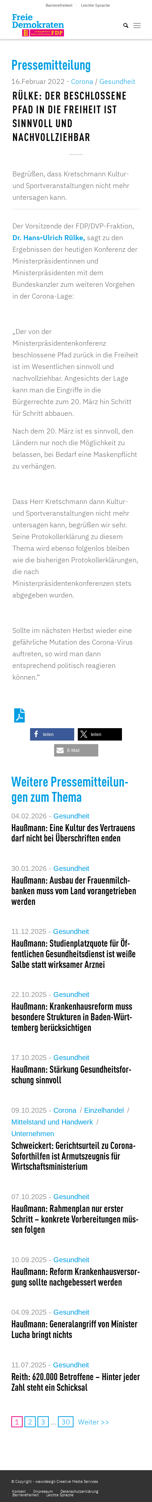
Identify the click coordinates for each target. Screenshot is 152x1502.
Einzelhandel (104, 1110)
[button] (52, 734)
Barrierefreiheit (59, 5)
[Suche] (122, 25)
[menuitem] (59, 5)
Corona (82, 81)
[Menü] (137, 24)
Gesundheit (117, 81)
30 (66, 1422)
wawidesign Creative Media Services (66, 1481)
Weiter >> (93, 1422)
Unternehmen (32, 1134)
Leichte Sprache (95, 5)
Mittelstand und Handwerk (52, 1122)
